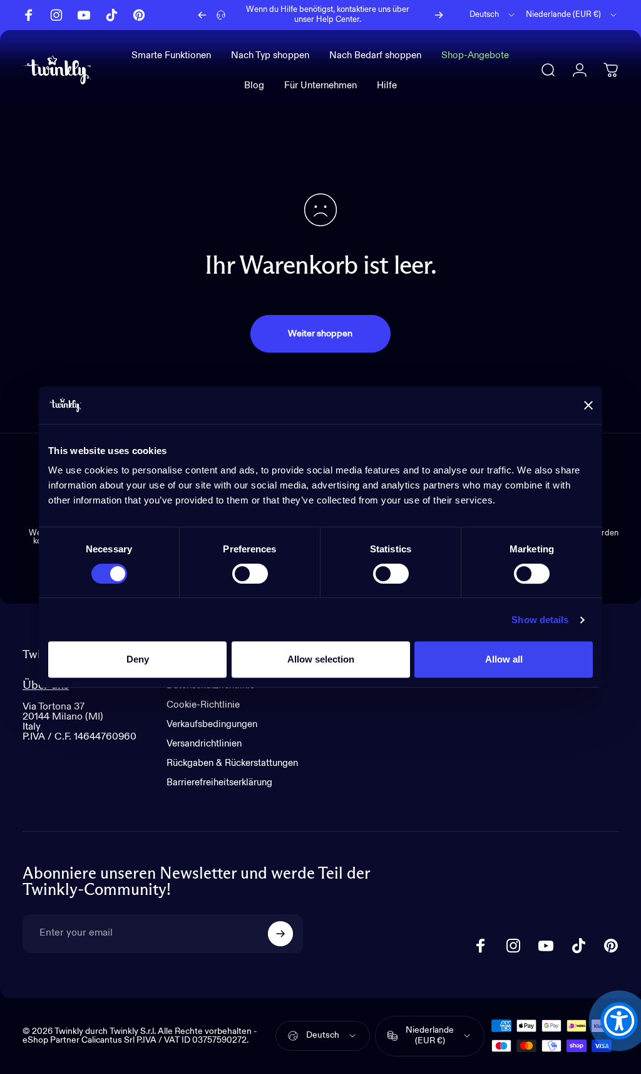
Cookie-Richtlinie (203, 705)
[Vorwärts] (439, 15)
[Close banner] (588, 405)
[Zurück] (202, 15)
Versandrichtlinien (204, 743)
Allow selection (320, 659)
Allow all (504, 659)
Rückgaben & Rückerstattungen (232, 763)
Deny (137, 659)
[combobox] (492, 15)
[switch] (250, 574)
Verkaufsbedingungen (212, 724)
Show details (539, 619)
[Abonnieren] (280, 933)
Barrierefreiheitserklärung (219, 782)
